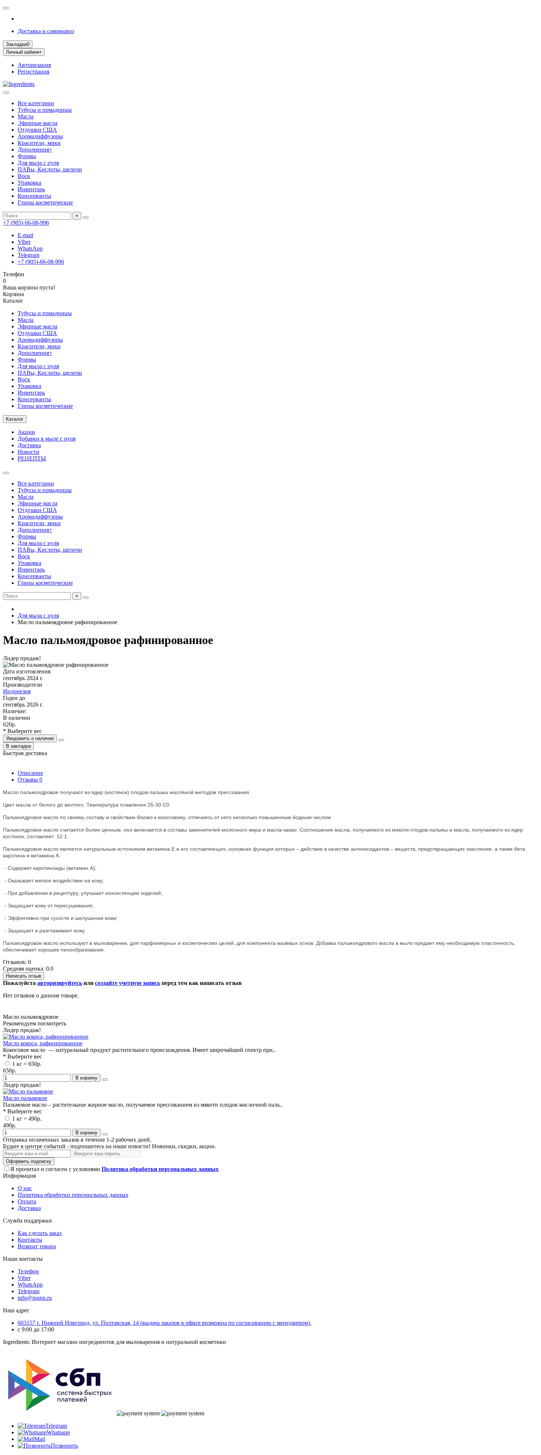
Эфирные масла (37, 123)
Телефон (28, 1271)
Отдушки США (37, 130)
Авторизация (34, 65)
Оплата (27, 1201)
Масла (25, 116)
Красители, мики (39, 143)
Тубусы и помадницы (45, 110)
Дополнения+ (35, 149)
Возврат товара (37, 1246)
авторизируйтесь (59, 983)
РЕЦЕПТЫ (32, 458)
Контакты (30, 1240)
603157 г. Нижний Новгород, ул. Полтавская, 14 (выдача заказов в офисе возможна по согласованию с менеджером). (164, 1323)
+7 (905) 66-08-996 (26, 223)
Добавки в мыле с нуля (46, 438)
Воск (24, 176)
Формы (27, 156)
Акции (26, 432)
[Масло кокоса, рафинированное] (45, 1037)
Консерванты (34, 196)
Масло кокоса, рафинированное (42, 1043)
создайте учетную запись (127, 983)
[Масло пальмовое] (28, 1091)
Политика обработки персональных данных (73, 1195)
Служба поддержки (27, 1220)
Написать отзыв (23, 976)
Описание (30, 773)
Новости (28, 452)
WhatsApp (30, 248)
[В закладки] (105, 1079)
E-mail (25, 235)
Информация (19, 1176)
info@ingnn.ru (35, 1298)
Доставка (29, 445)
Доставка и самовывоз (46, 31)
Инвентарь (31, 189)
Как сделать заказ (39, 1233)
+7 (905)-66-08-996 (41, 262)
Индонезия (17, 691)
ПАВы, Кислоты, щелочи (50, 169)
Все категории (36, 103)
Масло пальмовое (25, 1098)
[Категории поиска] (6, 93)
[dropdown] (6, 8)
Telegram (28, 255)
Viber (24, 242)
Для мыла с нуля (38, 163)
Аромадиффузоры (40, 136)
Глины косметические (45, 202)
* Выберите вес (22, 731)
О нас (25, 1188)
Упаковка (29, 182)
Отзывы (30, 779)
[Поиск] (86, 217)
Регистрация (33, 71)
